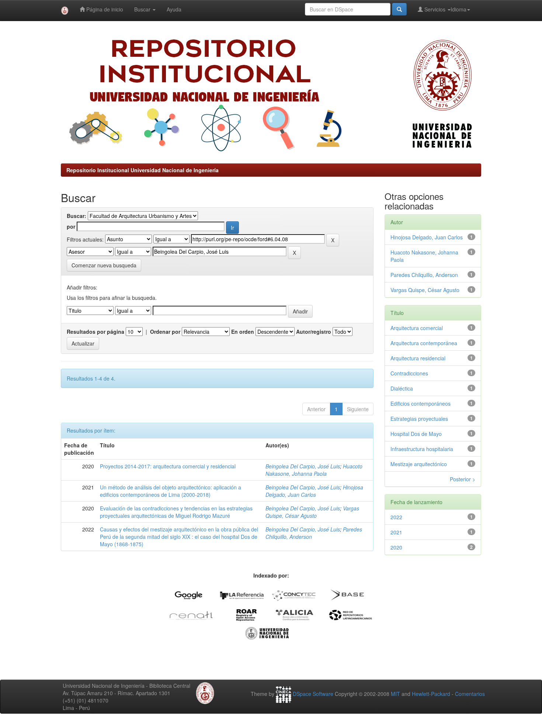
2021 (396, 532)
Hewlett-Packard (431, 693)
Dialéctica (401, 388)
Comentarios (470, 693)
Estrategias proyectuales (419, 418)
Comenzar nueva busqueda (104, 265)
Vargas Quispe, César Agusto (312, 512)
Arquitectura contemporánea (423, 343)
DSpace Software (313, 693)
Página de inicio (104, 9)
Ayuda (174, 9)
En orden (242, 331)
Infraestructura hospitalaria (421, 449)
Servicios (435, 9)
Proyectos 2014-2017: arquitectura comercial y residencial (168, 466)
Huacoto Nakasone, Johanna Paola (313, 469)
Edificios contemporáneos (420, 403)
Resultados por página (95, 331)
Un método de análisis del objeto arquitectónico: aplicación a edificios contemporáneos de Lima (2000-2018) (170, 490)
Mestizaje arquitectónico (418, 464)
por (71, 226)
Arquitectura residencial (417, 358)
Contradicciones (409, 373)
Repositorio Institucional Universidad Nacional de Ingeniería (142, 170)
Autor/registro (313, 331)
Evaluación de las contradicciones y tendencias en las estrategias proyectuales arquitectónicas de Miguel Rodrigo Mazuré (176, 512)
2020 (396, 547)
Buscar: (76, 215)
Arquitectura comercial (416, 328)
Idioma (458, 9)
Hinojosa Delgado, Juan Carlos (314, 490)
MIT (395, 693)
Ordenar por (165, 331)
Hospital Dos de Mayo (416, 433)
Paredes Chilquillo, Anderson (424, 274)
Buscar (143, 9)
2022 (396, 517)
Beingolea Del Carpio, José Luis (302, 466)
